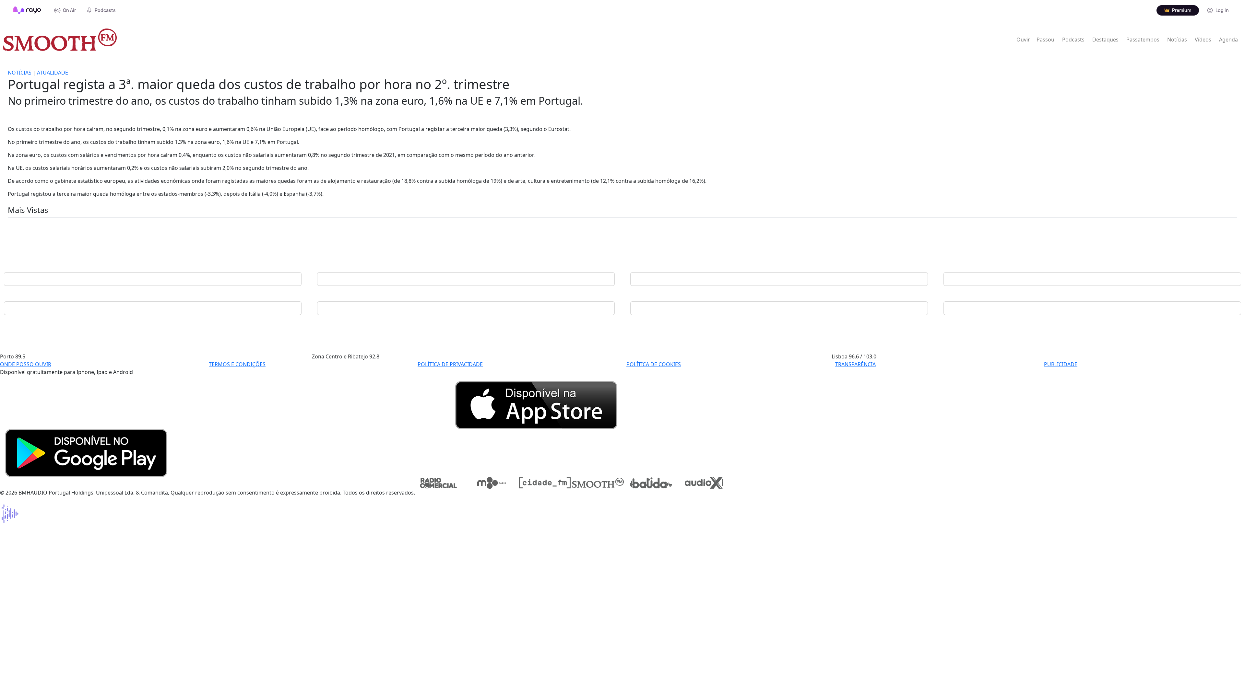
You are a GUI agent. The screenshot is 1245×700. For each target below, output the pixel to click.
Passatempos (1142, 39)
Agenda (1228, 39)
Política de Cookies (653, 364)
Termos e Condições (237, 364)
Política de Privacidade (450, 364)
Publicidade (1060, 364)
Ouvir (1023, 39)
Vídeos (1203, 39)
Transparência (855, 364)
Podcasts (1073, 39)
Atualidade (52, 72)
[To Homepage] (27, 10)
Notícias (1177, 39)
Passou (1045, 39)
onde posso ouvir (25, 364)
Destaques (1105, 39)
